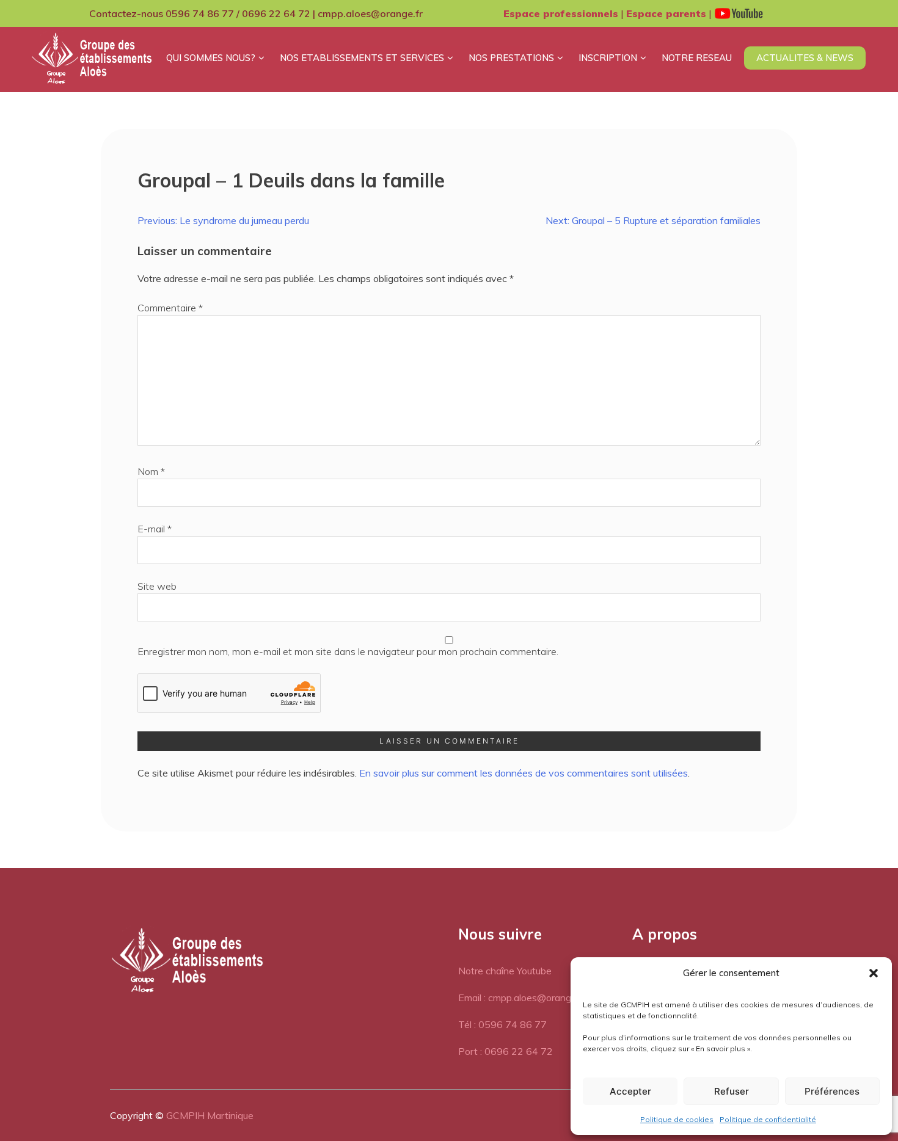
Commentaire (170, 308)
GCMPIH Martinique (210, 1115)
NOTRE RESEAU (697, 57)
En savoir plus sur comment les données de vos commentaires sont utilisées (523, 773)
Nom (151, 471)
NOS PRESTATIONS (511, 57)
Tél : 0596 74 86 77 (502, 1024)
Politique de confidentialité (768, 1119)
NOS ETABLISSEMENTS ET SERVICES (362, 57)
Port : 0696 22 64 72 (505, 1051)
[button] (873, 973)
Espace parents (666, 13)
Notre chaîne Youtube (505, 971)
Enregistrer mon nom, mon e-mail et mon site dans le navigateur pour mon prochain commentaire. (347, 651)
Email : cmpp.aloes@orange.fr (521, 997)
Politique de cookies (677, 1119)
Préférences (832, 1091)
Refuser (731, 1091)
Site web (157, 586)
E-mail (154, 529)
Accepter (630, 1091)
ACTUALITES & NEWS (804, 57)
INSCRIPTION (608, 57)
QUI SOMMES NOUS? (210, 57)
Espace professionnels (560, 13)
